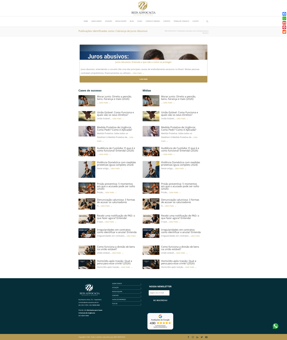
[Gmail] (284, 23)
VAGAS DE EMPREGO (119, 299)
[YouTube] (206, 337)
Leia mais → (138, 73)
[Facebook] (188, 337)
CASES (139, 21)
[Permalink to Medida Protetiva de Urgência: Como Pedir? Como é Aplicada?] (86, 131)
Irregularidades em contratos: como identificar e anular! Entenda (117, 231)
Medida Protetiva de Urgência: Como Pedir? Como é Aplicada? (114, 128)
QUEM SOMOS (96, 21)
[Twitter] (202, 337)
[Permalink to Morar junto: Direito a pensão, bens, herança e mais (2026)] (86, 100)
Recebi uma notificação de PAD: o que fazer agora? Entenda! (116, 217)
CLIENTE (195, 21)
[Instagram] (193, 337)
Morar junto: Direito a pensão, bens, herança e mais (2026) (114, 98)
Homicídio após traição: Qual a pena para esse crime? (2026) (114, 262)
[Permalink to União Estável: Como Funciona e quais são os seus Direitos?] (86, 116)
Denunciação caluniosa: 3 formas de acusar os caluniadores (116, 201)
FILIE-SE (114, 303)
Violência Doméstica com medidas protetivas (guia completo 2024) (116, 163)
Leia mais (143, 79)
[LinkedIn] (197, 337)
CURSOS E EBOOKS (153, 21)
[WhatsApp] (284, 18)
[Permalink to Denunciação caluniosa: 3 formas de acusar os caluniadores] (86, 204)
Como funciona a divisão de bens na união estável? (116, 248)
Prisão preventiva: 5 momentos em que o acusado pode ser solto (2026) (116, 186)
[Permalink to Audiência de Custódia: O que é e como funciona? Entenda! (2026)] (86, 151)
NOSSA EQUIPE (120, 21)
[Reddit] (284, 32)
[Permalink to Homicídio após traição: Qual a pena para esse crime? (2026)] (86, 264)
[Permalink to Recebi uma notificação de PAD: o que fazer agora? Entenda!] (86, 219)
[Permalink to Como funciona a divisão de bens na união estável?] (86, 250)
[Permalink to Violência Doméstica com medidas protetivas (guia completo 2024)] (86, 169)
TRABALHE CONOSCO (181, 21)
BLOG (132, 21)
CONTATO (166, 21)
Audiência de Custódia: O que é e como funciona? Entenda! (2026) (116, 149)
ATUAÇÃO (108, 21)
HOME (86, 21)
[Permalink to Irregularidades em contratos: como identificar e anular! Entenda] (86, 233)
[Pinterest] (284, 27)
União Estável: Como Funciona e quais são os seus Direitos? (115, 113)
